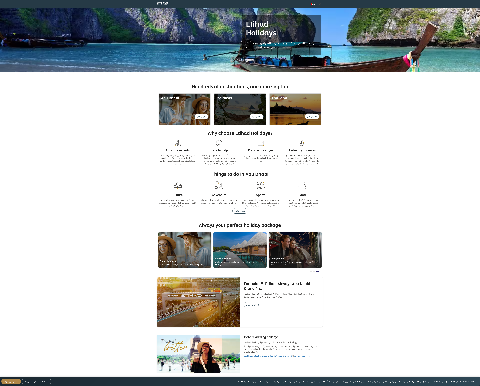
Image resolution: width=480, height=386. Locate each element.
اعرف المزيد (251, 304)
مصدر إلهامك (240, 211)
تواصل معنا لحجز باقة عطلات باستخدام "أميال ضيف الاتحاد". (277, 355)
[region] (240, 381)
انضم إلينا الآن (300, 355)
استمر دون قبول (11, 381)
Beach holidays (223, 258)
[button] (313, 4)
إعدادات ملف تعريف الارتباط (36, 381)
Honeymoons (277, 258)
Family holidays (168, 261)
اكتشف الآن (201, 116)
